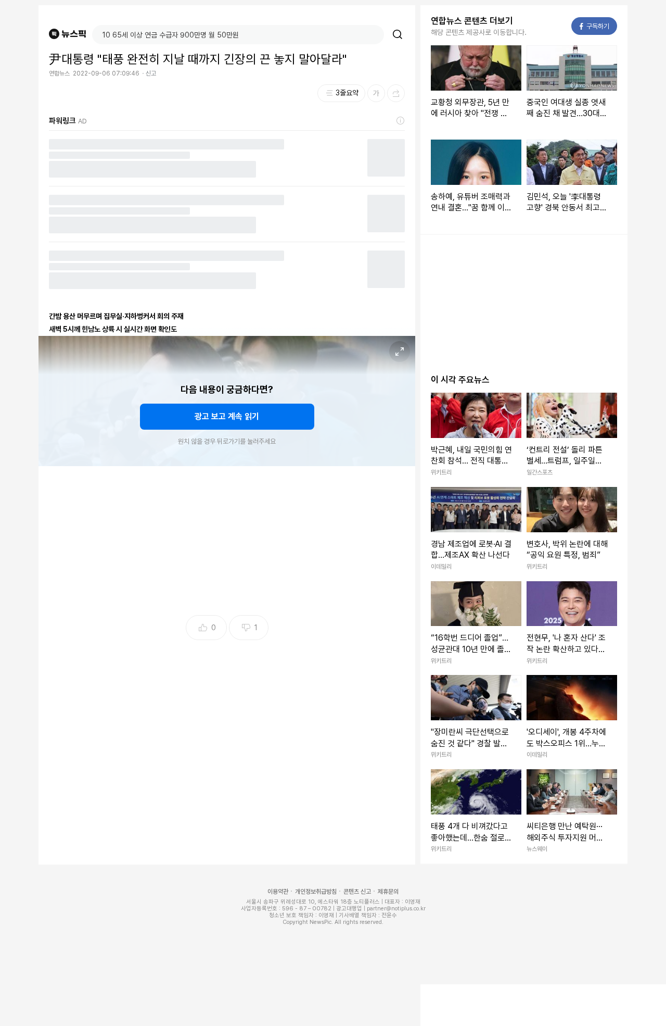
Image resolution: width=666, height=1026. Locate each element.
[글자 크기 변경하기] (376, 93)
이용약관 (277, 891)
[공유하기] (396, 93)
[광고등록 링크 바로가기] (400, 121)
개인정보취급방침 (316, 891)
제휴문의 (388, 891)
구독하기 (594, 26)
